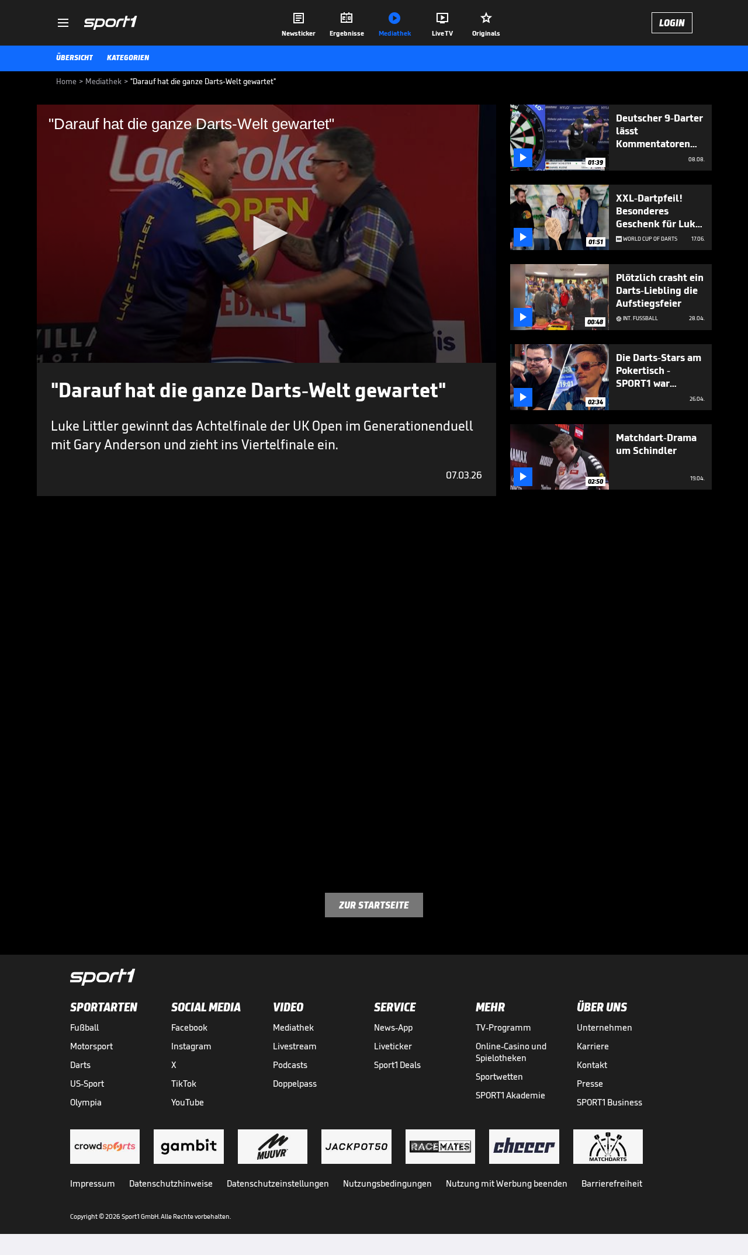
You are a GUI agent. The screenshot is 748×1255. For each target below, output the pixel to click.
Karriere (593, 1046)
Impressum (92, 1183)
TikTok (183, 1083)
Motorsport (91, 1046)
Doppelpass (295, 1083)
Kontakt (592, 1064)
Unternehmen (604, 1027)
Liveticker (393, 1046)
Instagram (191, 1046)
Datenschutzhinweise (171, 1183)
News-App (393, 1027)
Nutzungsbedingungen (387, 1183)
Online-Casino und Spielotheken (511, 1052)
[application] (266, 234)
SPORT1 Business (609, 1102)
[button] (266, 233)
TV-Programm (503, 1027)
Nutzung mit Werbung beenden (506, 1183)
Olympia (86, 1102)
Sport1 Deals (397, 1064)
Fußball (84, 1027)
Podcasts (290, 1064)
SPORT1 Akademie (510, 1095)
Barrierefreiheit (611, 1183)
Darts (80, 1064)
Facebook (189, 1027)
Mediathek (293, 1027)
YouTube (187, 1102)
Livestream (295, 1046)
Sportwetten (499, 1076)
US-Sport (87, 1083)
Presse (590, 1083)
